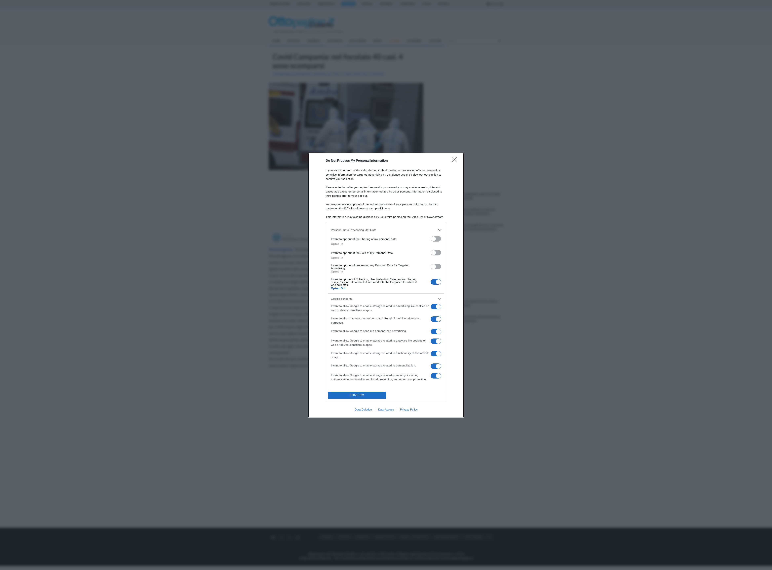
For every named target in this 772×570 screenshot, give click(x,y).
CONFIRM (357, 395)
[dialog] (386, 285)
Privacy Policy (409, 409)
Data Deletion (363, 409)
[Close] (455, 161)
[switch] (436, 239)
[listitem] (386, 230)
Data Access (386, 409)
